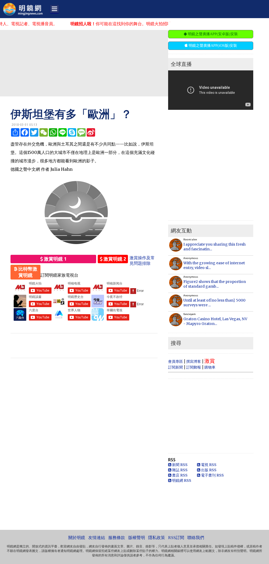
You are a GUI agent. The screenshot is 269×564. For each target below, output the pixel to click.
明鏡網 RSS (181, 480)
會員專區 (175, 361)
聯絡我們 (195, 537)
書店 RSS (179, 475)
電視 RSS (208, 464)
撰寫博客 (193, 361)
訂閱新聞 (175, 367)
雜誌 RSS (179, 470)
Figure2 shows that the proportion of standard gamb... (214, 284)
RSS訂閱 (176, 537)
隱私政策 (156, 537)
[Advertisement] (127, 63)
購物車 (209, 367)
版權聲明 (136, 537)
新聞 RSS (179, 464)
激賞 (209, 361)
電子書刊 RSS (212, 475)
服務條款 (116, 537)
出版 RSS (208, 470)
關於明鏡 (76, 537)
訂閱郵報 (193, 367)
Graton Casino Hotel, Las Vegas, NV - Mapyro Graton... (215, 321)
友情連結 (96, 537)
